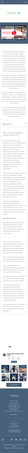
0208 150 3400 (16, 430)
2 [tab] (14, 346)
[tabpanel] (14, 335)
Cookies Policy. (20, 448)
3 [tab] (18, 346)
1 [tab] (9, 346)
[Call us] (21, 2)
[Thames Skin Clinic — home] (2, 2)
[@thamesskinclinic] (4, 355)
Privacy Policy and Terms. (10, 448)
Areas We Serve (14, 414)
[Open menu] (25, 2)
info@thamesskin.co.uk (15, 431)
